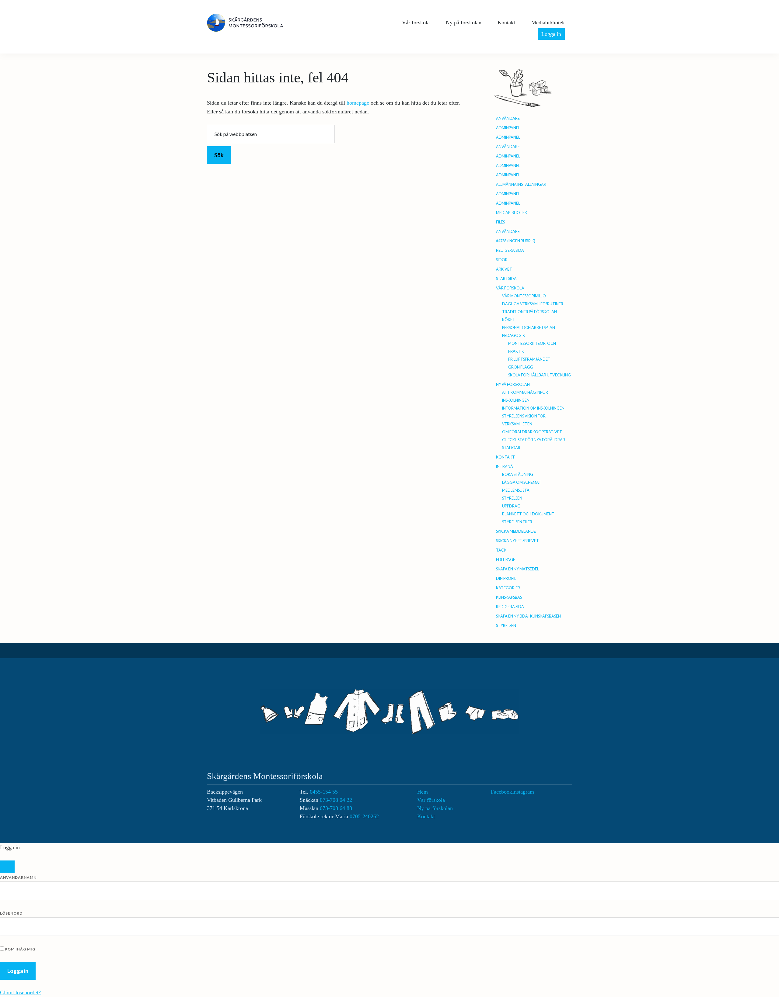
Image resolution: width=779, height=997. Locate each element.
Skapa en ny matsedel (517, 569)
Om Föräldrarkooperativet (532, 432)
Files (500, 222)
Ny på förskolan (513, 384)
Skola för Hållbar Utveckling (539, 375)
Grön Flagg (520, 367)
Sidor (502, 260)
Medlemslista (515, 490)
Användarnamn (18, 877)
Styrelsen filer (517, 522)
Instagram (523, 792)
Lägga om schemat (521, 482)
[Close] (7, 866)
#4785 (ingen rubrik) (515, 241)
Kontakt (505, 457)
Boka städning (517, 474)
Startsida (506, 278)
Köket (508, 319)
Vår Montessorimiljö (524, 296)
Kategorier (508, 588)
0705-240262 (364, 816)
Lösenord (11, 913)
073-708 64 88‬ (336, 808)
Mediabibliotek (511, 212)
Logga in (551, 34)
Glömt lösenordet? (20, 992)
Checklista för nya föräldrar (533, 440)
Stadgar (511, 447)
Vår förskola (510, 288)
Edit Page (505, 559)
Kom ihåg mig (19, 949)
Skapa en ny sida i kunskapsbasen (528, 616)
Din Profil (506, 578)
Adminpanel (508, 128)
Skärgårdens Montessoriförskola (252, 23)
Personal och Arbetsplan (528, 327)
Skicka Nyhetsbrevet (517, 540)
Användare (508, 118)
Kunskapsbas (509, 597)
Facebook (501, 792)
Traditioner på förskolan (529, 312)
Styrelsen (512, 498)
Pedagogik (513, 335)
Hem (422, 792)
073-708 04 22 (336, 800)
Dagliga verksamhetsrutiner (532, 304)
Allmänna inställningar (521, 184)
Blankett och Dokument (528, 514)
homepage (358, 103)
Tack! (502, 550)
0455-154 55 (324, 792)
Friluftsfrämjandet (529, 359)
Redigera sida (510, 250)
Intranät (505, 466)
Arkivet (504, 269)
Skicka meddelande (516, 531)
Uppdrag (511, 506)
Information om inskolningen (533, 408)
